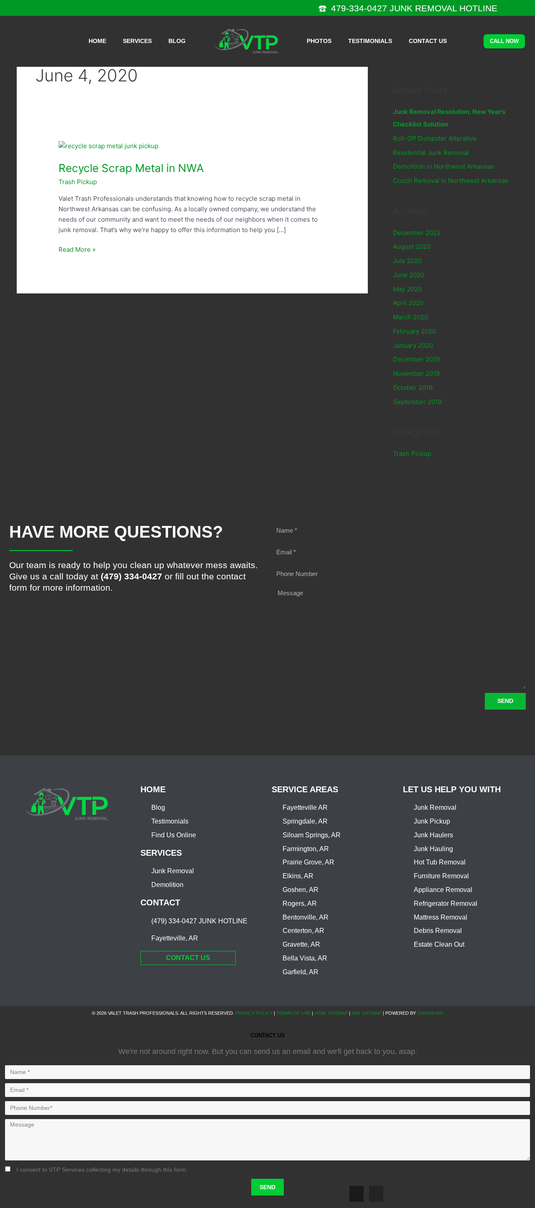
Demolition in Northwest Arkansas (443, 166)
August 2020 (412, 246)
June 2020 (408, 275)
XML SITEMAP (367, 1013)
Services (137, 41)
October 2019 (413, 388)
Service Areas (305, 789)
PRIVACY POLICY (254, 1013)
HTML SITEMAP (331, 1013)
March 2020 (410, 317)
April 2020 (408, 303)
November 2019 (416, 373)
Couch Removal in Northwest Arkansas (450, 180)
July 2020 (407, 261)
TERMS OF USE (293, 1013)
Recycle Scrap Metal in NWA (131, 168)
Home (97, 41)
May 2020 (407, 289)
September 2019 (417, 402)
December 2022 (417, 233)
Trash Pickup (78, 182)
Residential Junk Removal (431, 153)
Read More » (77, 249)
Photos (319, 41)
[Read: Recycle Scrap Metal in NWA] (108, 146)
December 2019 (416, 359)
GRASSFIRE (430, 1013)
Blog (177, 41)
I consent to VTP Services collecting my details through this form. (102, 1169)
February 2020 (414, 331)
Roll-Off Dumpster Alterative (435, 138)
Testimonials (370, 41)
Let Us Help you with (452, 789)
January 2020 (413, 345)
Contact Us (428, 41)
